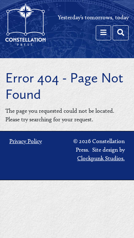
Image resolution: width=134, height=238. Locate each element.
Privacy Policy (25, 141)
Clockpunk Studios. (101, 158)
